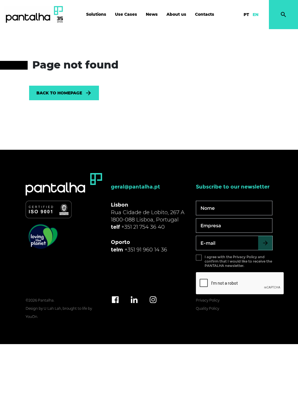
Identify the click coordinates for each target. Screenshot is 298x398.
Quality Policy (207, 308)
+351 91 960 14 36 (146, 249)
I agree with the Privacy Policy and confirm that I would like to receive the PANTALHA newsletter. (238, 261)
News (152, 14)
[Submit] (265, 243)
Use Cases (126, 14)
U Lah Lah (52, 308)
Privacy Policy (207, 300)
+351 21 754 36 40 (143, 227)
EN (255, 14)
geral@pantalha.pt (135, 187)
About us (176, 14)
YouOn (31, 316)
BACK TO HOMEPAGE (59, 93)
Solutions (96, 14)
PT (246, 14)
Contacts (204, 14)
